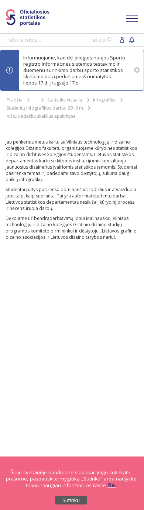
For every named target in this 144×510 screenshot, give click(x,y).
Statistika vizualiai (65, 100)
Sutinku (71, 500)
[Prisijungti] (122, 39)
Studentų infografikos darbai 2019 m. (45, 108)
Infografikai (105, 100)
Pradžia (15, 100)
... (36, 100)
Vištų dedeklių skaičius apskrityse (41, 116)
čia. (111, 485)
